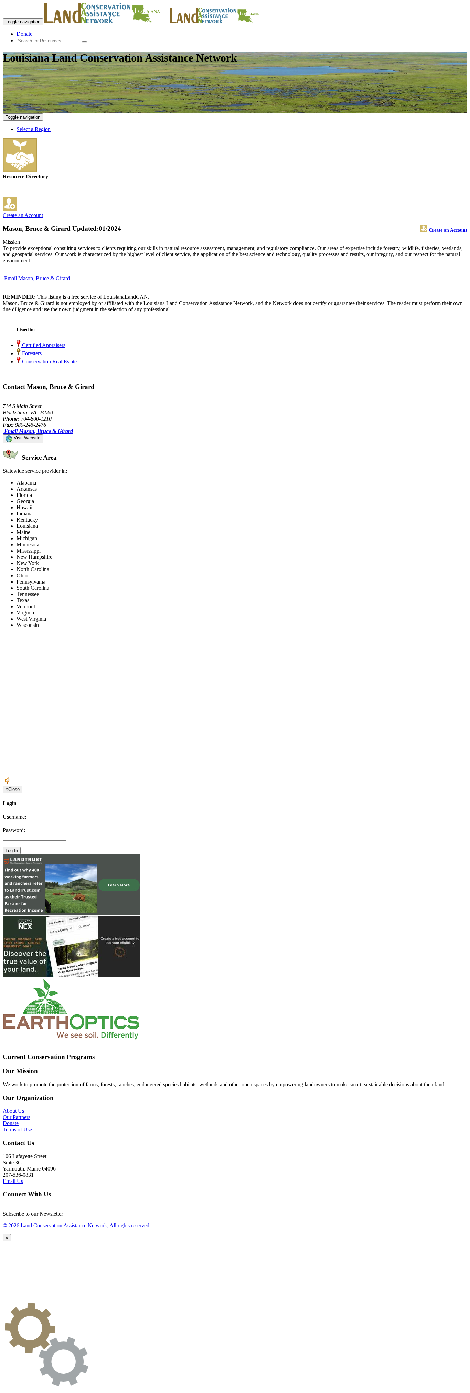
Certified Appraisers (43, 345)
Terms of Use (17, 1129)
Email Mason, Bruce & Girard (37, 278)
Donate (24, 34)
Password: (14, 830)
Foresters (31, 353)
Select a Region (34, 129)
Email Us (13, 1181)
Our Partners (16, 1117)
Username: (14, 817)
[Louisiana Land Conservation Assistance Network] (106, 21)
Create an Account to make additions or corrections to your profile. (75, 774)
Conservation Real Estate (49, 361)
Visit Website (26, 437)
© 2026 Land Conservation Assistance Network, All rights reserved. (77, 1225)
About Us (13, 1111)
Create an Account (23, 215)
